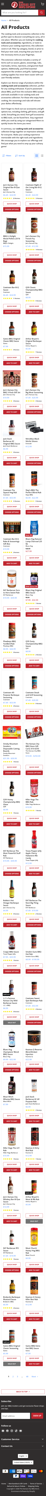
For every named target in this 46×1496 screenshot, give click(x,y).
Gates (5, 343)
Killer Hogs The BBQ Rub (32, 800)
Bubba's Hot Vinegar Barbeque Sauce (11, 902)
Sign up (37, 1415)
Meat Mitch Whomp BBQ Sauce (11, 1097)
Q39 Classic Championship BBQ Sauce (34, 289)
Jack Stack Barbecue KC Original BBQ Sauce (11, 441)
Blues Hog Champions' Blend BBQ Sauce (11, 1051)
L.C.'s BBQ (6, 1005)
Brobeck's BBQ (8, 1302)
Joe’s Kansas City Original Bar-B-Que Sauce (11, 187)
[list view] (42, 155)
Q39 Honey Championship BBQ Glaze (11, 801)
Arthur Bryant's (31, 346)
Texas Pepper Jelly (32, 860)
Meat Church (30, 1255)
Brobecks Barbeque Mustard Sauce (11, 1298)
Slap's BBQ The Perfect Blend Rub (33, 491)
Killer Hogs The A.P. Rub (11, 1149)
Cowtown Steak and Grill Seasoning (34, 693)
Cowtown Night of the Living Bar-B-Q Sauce (34, 187)
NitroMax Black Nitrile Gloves (32, 440)
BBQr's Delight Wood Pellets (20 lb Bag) (11, 238)
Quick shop (12, 204)
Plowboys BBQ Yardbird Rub (9, 642)
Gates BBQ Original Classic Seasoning (11, 1347)
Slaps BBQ (29, 495)
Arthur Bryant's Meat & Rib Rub (32, 1198)
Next (34, 1376)
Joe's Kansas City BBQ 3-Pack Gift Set (11, 391)
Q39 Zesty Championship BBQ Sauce (34, 643)
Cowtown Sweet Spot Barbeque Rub (34, 999)
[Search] (41, 12)
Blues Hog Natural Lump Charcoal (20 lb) (34, 541)
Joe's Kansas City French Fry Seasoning (33, 238)
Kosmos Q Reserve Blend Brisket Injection (34, 1051)
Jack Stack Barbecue (10, 446)
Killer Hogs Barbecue (33, 804)
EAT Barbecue (8, 595)
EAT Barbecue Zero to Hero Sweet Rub (11, 591)
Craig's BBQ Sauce (11, 952)
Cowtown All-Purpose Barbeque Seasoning (11, 694)
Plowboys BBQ (8, 646)
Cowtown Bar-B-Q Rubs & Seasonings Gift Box (11, 541)
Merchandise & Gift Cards (18, 1483)
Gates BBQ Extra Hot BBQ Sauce (33, 1347)
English (21, 1456)
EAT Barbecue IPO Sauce (11, 1249)
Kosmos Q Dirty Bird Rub (32, 1149)
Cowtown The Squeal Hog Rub (10, 491)
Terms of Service (36, 1483)
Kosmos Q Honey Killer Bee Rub (33, 1298)
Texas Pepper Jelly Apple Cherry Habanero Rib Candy (33, 854)
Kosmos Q (29, 1057)
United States (22, 1462)
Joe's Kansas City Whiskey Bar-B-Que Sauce (11, 1199)
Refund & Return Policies (16, 1486)
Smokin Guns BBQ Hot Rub (33, 953)
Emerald (28, 444)
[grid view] (36, 155)
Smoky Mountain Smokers (9, 754)
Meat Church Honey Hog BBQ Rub (33, 1250)
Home (4, 20)
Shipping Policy (33, 1486)
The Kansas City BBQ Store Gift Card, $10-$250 (32, 746)
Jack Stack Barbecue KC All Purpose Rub (32, 1099)
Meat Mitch (7, 1101)
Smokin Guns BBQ (32, 956)
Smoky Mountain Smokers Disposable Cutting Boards (11, 747)
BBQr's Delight (8, 243)
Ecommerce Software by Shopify (23, 1491)
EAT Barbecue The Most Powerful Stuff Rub (11, 853)
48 (27, 1376)
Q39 (27, 295)
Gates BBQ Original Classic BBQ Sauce (11, 339)
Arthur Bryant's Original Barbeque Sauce (34, 341)
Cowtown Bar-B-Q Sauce (11, 288)
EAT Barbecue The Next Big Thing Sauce (33, 902)
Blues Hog (29, 546)
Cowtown (29, 192)
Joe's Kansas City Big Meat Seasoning (34, 391)
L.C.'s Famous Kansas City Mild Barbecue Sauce (10, 1000)
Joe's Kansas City (9, 192)
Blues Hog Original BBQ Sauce (34, 591)
